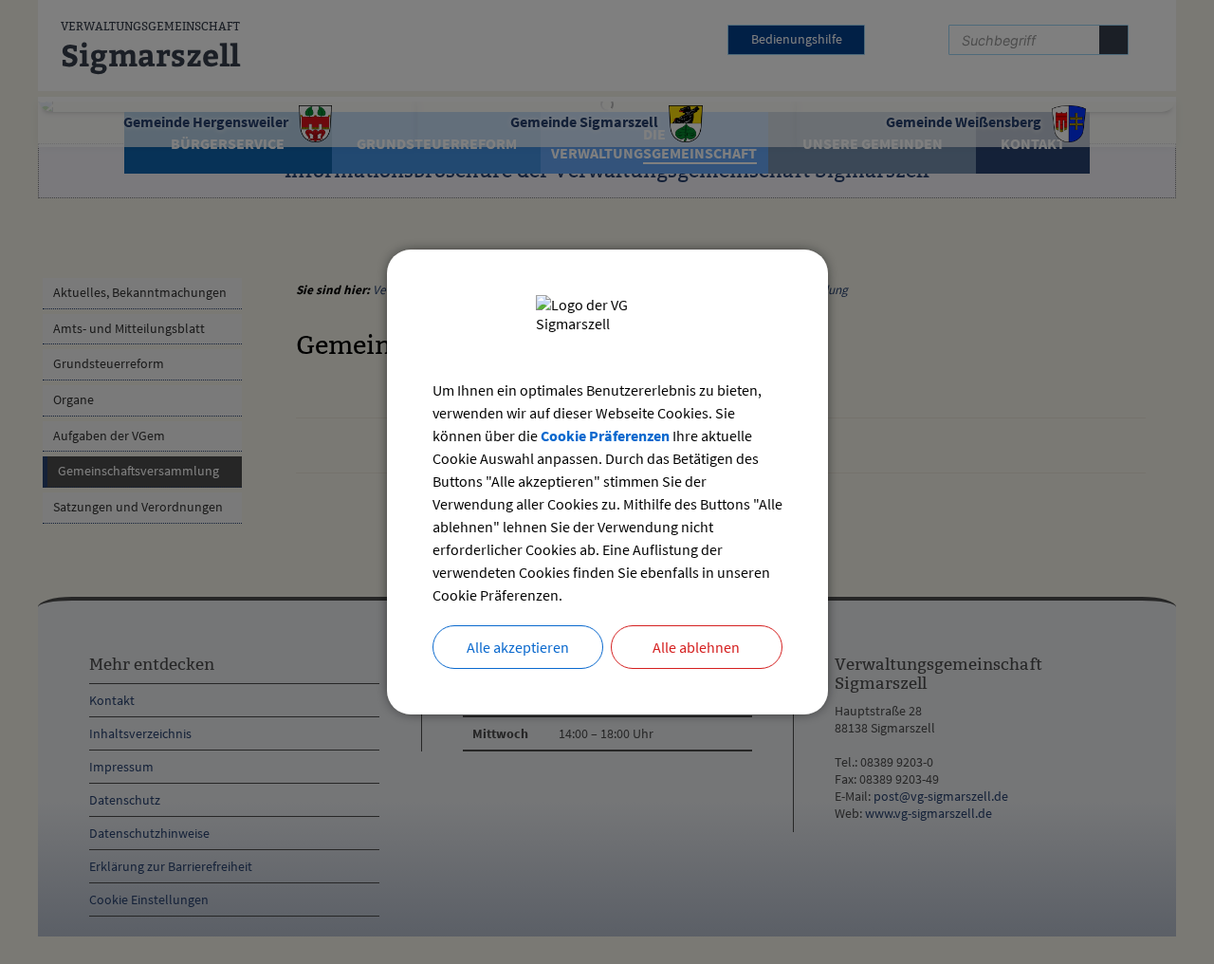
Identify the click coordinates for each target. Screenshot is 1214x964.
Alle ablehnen (696, 647)
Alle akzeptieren (518, 647)
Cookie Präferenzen (605, 435)
